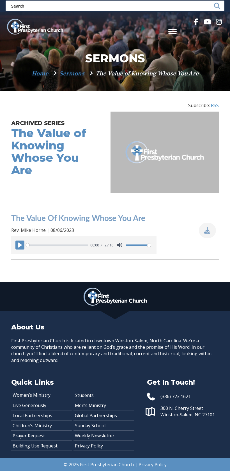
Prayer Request (29, 436)
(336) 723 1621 (175, 396)
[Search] (218, 6)
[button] (195, 21)
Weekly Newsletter (94, 436)
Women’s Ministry (31, 395)
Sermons (71, 73)
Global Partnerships (96, 415)
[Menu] (172, 31)
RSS (215, 105)
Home (40, 73)
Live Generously (29, 405)
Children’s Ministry (32, 425)
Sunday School (90, 425)
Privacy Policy (89, 446)
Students (84, 395)
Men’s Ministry (90, 405)
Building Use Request (35, 446)
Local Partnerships (32, 415)
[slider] (57, 245)
